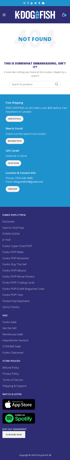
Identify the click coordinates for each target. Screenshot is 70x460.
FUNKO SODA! (11, 234)
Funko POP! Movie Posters (18, 276)
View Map (12, 189)
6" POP (6, 240)
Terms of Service (12, 380)
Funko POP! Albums (14, 270)
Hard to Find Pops (13, 228)
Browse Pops (15, 141)
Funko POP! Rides (13, 252)
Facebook (28, 3)
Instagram (24, 3)
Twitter (36, 3)
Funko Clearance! (12, 352)
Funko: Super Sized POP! (17, 246)
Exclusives (8, 221)
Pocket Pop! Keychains (16, 301)
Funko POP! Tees (12, 295)
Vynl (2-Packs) (10, 307)
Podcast (39, 3)
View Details (14, 118)
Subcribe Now (14, 434)
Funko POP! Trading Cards (18, 282)
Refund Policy (10, 367)
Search (57, 84)
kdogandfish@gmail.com (28, 181)
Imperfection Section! (15, 340)
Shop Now (13, 163)
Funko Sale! (9, 322)
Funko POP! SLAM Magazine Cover (23, 289)
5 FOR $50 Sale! (11, 346)
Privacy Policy (10, 373)
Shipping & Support (14, 386)
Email (43, 3)
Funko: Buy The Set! (14, 264)
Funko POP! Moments (15, 258)
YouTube (32, 3)
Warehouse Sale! (12, 334)
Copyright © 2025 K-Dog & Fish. (34, 455)
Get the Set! (9, 328)
